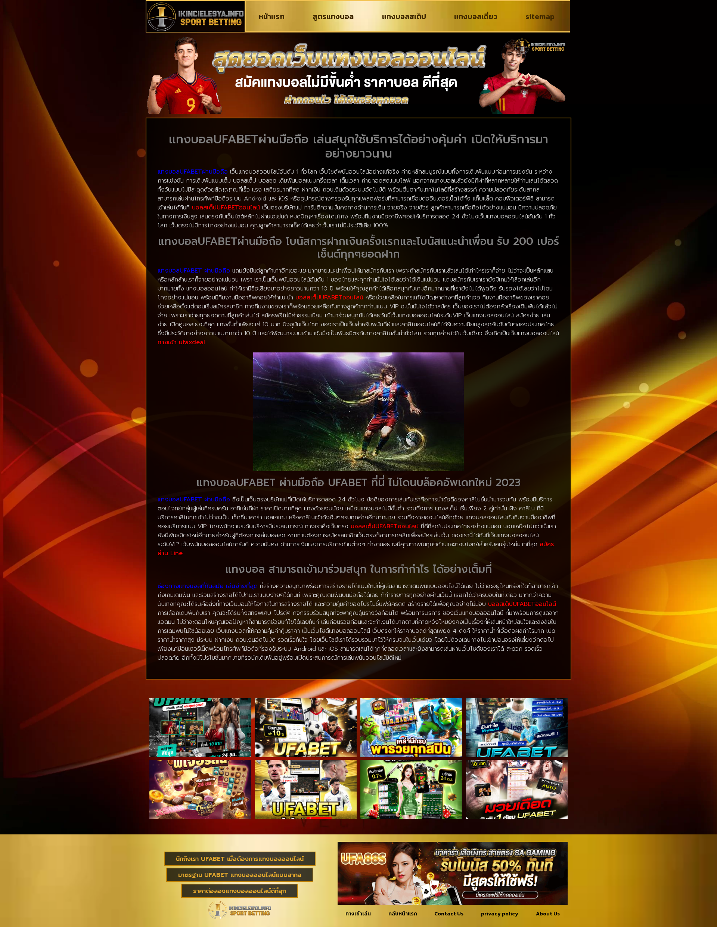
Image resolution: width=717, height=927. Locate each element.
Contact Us (448, 914)
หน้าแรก (272, 16)
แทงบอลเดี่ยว (475, 16)
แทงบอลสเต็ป (404, 16)
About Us (548, 914)
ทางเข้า (181, 342)
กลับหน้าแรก (402, 914)
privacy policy (499, 914)
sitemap (540, 16)
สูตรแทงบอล (333, 16)
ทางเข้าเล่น (358, 914)
